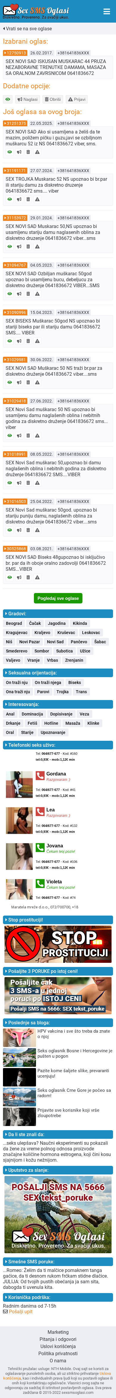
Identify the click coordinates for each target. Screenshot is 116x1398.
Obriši (54, 99)
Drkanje (13, 723)
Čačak (35, 623)
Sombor (42, 651)
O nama (58, 1361)
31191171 (16, 170)
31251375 (16, 123)
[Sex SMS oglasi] (36, 12)
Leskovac (91, 632)
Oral (10, 732)
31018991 (16, 454)
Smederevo (16, 651)
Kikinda (80, 623)
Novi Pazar (29, 641)
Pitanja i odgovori (58, 1339)
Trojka (63, 691)
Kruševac (66, 632)
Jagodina (57, 623)
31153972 (16, 218)
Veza (84, 714)
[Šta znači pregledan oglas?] (7, 99)
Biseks (74, 682)
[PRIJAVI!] (37, 152)
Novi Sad (55, 641)
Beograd (14, 623)
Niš (9, 641)
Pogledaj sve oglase (58, 598)
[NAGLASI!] (19, 152)
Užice (85, 651)
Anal (10, 714)
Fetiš (32, 723)
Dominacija (32, 714)
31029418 (16, 401)
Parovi (43, 691)
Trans (81, 691)
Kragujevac (16, 632)
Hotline (51, 723)
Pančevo (79, 641)
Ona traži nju (18, 691)
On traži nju (17, 682)
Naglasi (29, 99)
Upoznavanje (53, 732)
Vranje (33, 660)
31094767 (16, 265)
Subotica (64, 651)
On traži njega (48, 682)
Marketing (58, 1332)
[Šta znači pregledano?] (10, 152)
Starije (27, 732)
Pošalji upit (20, 1311)
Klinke (93, 723)
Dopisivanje (61, 714)
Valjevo (13, 660)
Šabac (100, 641)
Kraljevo (42, 632)
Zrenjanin (74, 660)
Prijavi (79, 99)
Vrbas (52, 660)
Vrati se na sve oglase (28, 29)
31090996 (16, 312)
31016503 (16, 501)
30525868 (16, 548)
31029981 (16, 359)
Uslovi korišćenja (58, 1346)
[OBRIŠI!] (28, 152)
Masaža (72, 723)
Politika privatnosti (58, 1353)
